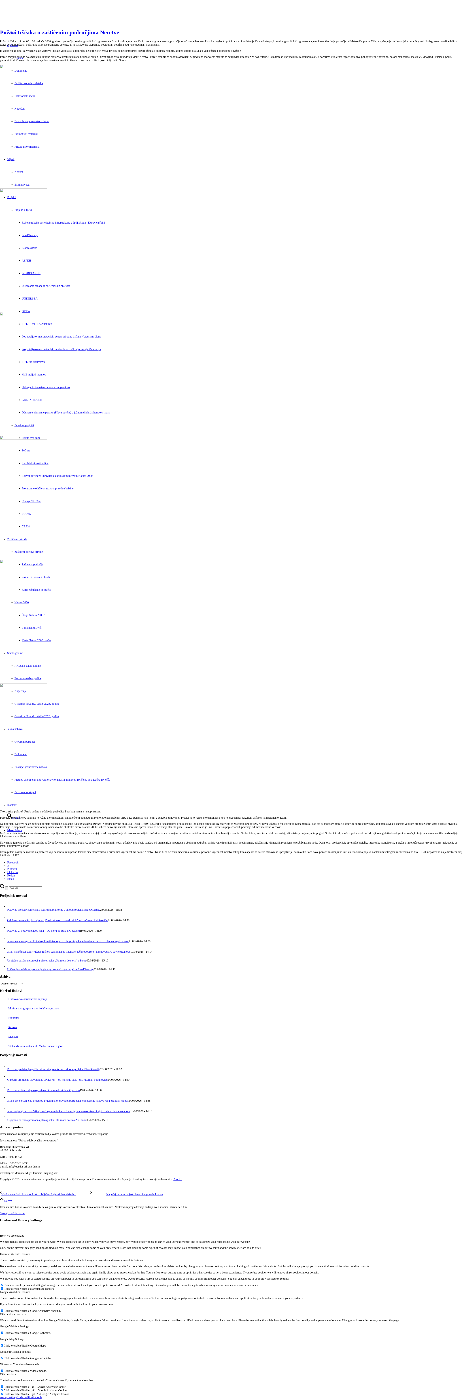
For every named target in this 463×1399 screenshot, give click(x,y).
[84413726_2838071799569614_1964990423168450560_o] (231, 127)
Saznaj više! (7, 1213)
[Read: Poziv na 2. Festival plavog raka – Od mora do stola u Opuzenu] (10, 927)
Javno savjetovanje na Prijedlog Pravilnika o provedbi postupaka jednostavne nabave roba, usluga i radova (68, 941)
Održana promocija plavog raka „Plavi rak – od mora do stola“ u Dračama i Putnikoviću (57, 920)
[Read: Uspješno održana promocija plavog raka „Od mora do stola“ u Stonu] (9, 957)
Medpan (13, 1036)
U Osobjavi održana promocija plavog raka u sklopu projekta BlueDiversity (50, 969)
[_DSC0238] (231, 745)
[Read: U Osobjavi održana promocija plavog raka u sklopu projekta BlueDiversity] (9, 966)
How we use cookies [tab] (12, 1235)
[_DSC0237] (231, 622)
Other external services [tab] (13, 1314)
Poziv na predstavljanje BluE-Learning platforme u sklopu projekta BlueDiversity (53, 909)
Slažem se (19, 1213)
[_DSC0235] (231, 498)
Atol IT (177, 1179)
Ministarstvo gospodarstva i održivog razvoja (34, 1008)
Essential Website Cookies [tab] (15, 1254)
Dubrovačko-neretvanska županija (27, 999)
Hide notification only (29, 1397)
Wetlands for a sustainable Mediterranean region (35, 1046)
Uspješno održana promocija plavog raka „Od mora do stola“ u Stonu (46, 960)
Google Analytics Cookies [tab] (15, 1292)
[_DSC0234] (231, 374)
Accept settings (8, 1397)
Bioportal (13, 1017)
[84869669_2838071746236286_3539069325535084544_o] (231, 251)
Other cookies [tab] (8, 1374)
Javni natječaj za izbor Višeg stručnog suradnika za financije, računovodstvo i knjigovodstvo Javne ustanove (68, 951)
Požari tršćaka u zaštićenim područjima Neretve (59, 32)
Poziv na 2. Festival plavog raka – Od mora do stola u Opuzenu (43, 930)
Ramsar (12, 1027)
